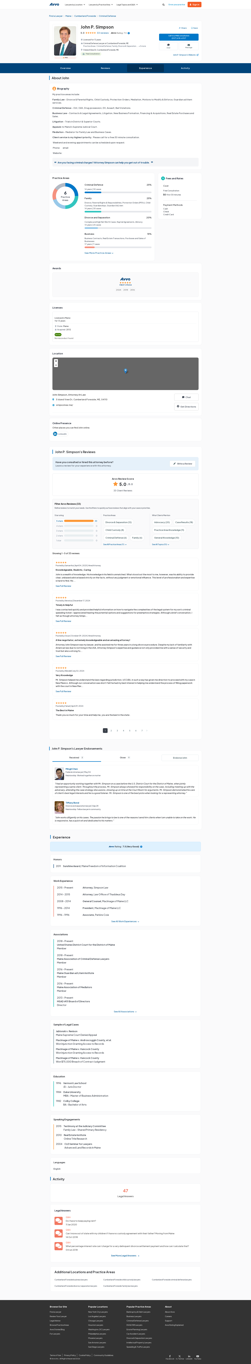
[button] (125, 371)
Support (168, 1320)
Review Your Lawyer (58, 1316)
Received (76, 757)
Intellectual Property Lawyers (139, 1342)
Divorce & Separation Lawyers (139, 1338)
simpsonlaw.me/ (64, 405)
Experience (145, 68)
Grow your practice (176, 4)
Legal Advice (55, 1320)
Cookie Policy (85, 1355)
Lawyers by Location (73, 4)
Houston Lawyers (95, 1325)
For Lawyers (55, 1334)
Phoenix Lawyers (95, 1338)
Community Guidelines (103, 1355)
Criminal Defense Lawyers (138, 1320)
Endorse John (180, 757)
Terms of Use (55, 1355)
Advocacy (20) (162, 522)
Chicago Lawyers (95, 1320)
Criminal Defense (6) (116, 537)
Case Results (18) (184, 522)
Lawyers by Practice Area (99, 4)
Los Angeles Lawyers (97, 1316)
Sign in (196, 4)
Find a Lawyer (55, 1312)
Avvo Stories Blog (57, 1329)
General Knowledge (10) (166, 537)
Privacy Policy (70, 1355)
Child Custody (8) (114, 530)
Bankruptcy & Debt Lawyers (138, 1312)
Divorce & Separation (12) (118, 522)
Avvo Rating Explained (174, 1325)
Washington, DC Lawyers (99, 1329)
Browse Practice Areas (59, 1325)
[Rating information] (129, 33)
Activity (185, 68)
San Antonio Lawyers (97, 1342)
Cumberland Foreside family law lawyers (120, 1286)
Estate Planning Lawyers (137, 1329)
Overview (65, 68)
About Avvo (170, 1312)
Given (124, 757)
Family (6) (137, 537)
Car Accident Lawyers (136, 1334)
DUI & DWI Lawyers (134, 1325)
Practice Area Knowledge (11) (169, 530)
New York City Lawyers (98, 1312)
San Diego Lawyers (96, 1347)
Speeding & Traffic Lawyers (138, 1347)
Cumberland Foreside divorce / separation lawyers (76, 1286)
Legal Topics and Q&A (126, 4)
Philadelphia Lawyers (97, 1334)
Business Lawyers (134, 1316)
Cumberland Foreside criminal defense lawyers (172, 1279)
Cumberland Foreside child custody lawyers (121, 1279)
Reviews (105, 68)
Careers (168, 1316)
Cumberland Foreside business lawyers (71, 1279)
